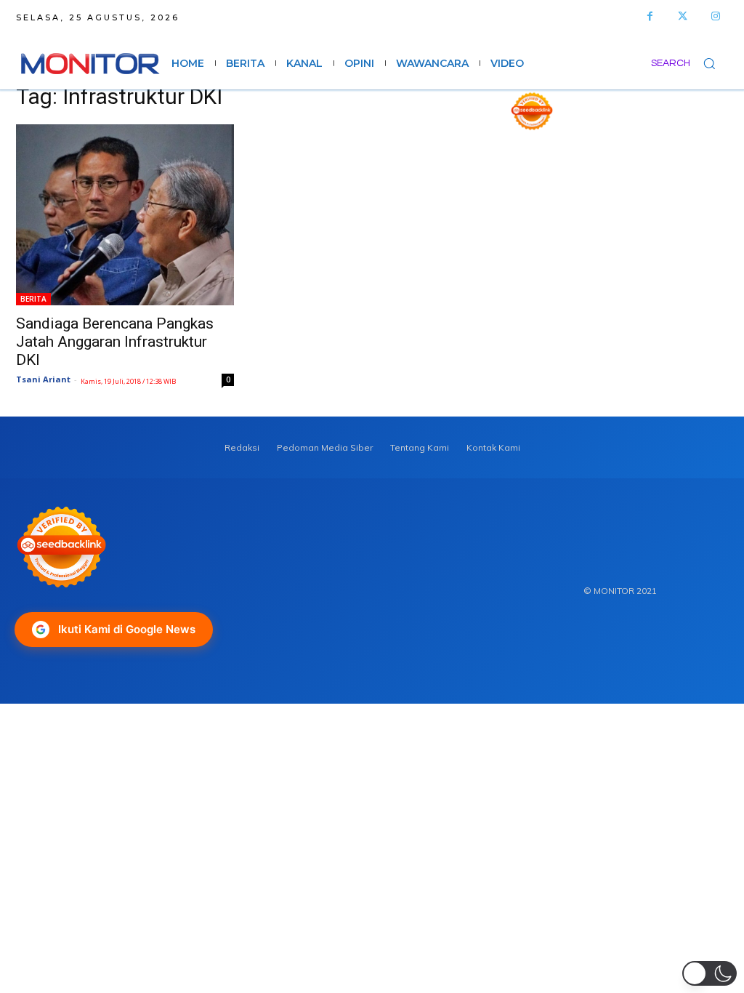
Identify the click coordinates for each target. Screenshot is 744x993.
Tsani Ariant (43, 379)
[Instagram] (715, 16)
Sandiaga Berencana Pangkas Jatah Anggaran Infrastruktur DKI (115, 342)
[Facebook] (650, 16)
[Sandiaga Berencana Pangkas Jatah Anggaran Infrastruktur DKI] (125, 214)
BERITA (33, 299)
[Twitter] (682, 16)
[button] (689, 63)
